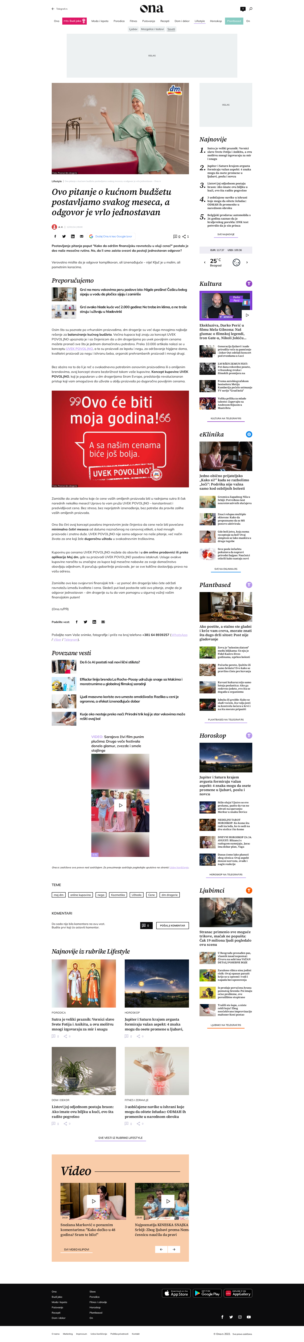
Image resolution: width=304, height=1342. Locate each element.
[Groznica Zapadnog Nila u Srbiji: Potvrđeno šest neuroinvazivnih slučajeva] (208, 502)
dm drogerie (170, 895)
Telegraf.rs (61, 8)
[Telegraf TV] (248, 1317)
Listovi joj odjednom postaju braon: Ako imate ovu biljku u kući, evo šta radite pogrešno (224, 187)
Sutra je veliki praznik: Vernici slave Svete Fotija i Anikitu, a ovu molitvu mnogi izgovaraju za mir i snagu (226, 153)
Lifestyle (57, 181)
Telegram (71, 640)
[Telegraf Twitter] (231, 1317)
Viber (57, 640)
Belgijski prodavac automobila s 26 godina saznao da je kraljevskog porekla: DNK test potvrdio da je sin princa (225, 220)
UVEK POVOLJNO (79, 349)
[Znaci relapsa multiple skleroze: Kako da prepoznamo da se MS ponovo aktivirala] (208, 519)
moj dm (59, 895)
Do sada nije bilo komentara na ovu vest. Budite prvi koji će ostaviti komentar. (78, 925)
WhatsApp (179, 635)
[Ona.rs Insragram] (239, 1317)
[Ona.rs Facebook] (222, 1317)
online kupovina (80, 895)
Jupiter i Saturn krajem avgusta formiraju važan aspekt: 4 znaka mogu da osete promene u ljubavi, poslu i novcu (225, 171)
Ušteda (136, 895)
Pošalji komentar (172, 925)
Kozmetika (118, 895)
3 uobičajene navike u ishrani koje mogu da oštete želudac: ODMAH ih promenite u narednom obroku (223, 203)
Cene (151, 895)
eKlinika (212, 434)
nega (101, 895)
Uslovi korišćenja (178, 867)
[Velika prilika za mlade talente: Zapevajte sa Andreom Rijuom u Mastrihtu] (208, 403)
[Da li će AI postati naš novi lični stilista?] (64, 667)
